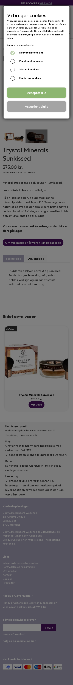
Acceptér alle (36, 93)
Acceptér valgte (36, 107)
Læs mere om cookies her (21, 44)
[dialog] (36, 342)
